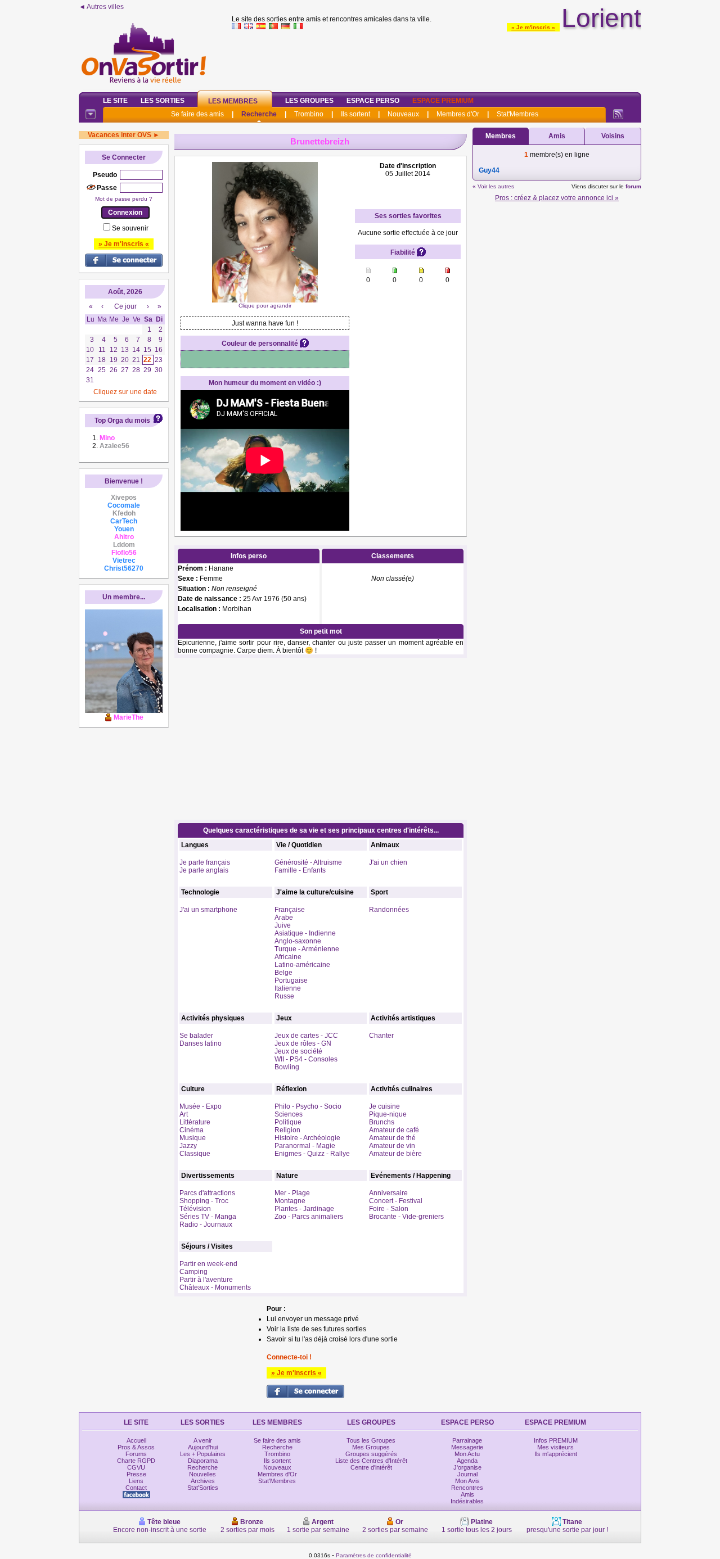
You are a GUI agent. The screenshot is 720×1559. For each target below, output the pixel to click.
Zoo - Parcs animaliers (308, 1217)
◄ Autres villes (101, 7)
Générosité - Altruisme (308, 862)
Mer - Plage (292, 1193)
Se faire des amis (197, 114)
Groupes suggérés (371, 1453)
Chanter (381, 1036)
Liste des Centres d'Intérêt (371, 1460)
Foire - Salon (388, 1209)
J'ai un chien (388, 862)
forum (633, 186)
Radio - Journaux (205, 1224)
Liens (136, 1480)
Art (183, 1114)
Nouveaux (403, 114)
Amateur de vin (392, 1146)
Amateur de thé (392, 1138)
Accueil (136, 1440)
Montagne (289, 1201)
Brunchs (381, 1122)
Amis (556, 136)
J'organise (467, 1467)
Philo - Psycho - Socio (307, 1106)
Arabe (283, 917)
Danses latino (200, 1043)
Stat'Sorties (202, 1487)
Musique (192, 1138)
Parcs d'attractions (207, 1193)
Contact (136, 1487)
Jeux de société (298, 1051)
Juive (282, 925)
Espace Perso (372, 101)
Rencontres (467, 1487)
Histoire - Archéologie (307, 1138)
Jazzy (188, 1146)
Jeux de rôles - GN (302, 1043)
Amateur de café (394, 1130)
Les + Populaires (203, 1453)
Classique (194, 1154)
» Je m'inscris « (533, 27)
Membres (500, 136)
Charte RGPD (136, 1460)
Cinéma (191, 1130)
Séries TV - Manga (207, 1217)
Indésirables (467, 1501)
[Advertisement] (436, 58)
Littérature (194, 1122)
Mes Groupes (371, 1447)
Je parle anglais (203, 870)
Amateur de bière (395, 1154)
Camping (193, 1272)
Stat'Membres (517, 114)
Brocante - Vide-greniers (406, 1217)
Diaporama (203, 1460)
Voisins (612, 136)
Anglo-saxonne (297, 941)
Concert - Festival (395, 1201)
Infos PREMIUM (556, 1440)
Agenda (467, 1460)
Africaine (288, 957)
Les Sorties (162, 101)
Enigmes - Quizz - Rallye (312, 1154)
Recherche (259, 114)
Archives (203, 1480)
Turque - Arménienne (306, 949)
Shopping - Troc (203, 1201)
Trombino (308, 114)
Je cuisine (384, 1106)
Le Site (115, 101)
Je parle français (204, 862)
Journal (467, 1474)
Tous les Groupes (370, 1440)
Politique (288, 1122)
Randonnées (389, 910)
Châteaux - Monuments (215, 1287)
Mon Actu (467, 1453)
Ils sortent (355, 114)
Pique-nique (388, 1114)
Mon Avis (467, 1480)
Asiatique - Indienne (305, 933)
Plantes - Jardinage (304, 1209)
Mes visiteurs (555, 1447)
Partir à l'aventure (206, 1280)
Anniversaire (388, 1193)
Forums (136, 1453)
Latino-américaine (302, 965)
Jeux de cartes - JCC (306, 1036)
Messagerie (467, 1447)
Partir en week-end (208, 1264)
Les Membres (233, 101)
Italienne (287, 988)
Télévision (195, 1209)
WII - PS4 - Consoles (306, 1059)
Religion (287, 1130)
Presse (136, 1474)
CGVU (136, 1467)
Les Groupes (309, 101)
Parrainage (467, 1440)
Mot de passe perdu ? (123, 199)
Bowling (286, 1067)
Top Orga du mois (122, 420)
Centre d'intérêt (371, 1467)
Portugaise (291, 980)
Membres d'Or (457, 114)
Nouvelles (202, 1474)
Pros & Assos (136, 1447)
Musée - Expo (200, 1106)
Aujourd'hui (203, 1447)
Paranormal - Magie (304, 1146)
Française (289, 910)
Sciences (288, 1114)
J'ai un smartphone (208, 910)
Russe (284, 996)
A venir (203, 1440)
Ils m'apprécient (555, 1453)
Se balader (196, 1036)
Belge (283, 973)
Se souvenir (130, 228)
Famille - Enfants (300, 870)
